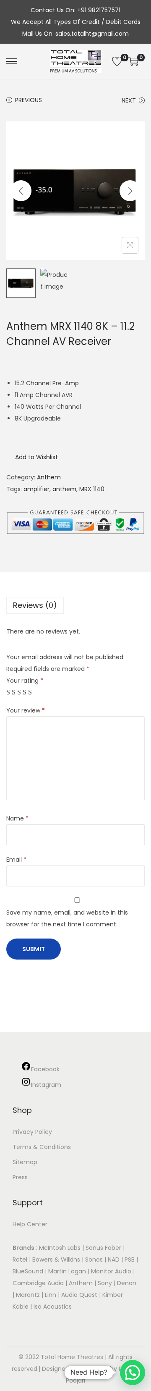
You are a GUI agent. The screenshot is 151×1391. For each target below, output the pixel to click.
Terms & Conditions (42, 1147)
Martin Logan (67, 1271)
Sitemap (25, 1162)
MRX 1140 (91, 489)
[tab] (75, 605)
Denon (126, 1283)
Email (16, 859)
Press (20, 1177)
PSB (130, 1259)
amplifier (36, 489)
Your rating (24, 680)
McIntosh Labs (60, 1248)
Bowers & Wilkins (56, 1259)
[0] (117, 61)
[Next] (130, 190)
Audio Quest (79, 1295)
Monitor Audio (112, 1271)
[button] (32, 457)
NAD (114, 1259)
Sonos (94, 1259)
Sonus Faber (103, 1248)
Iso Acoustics (53, 1306)
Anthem (49, 477)
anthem (64, 489)
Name (17, 818)
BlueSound (28, 1271)
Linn (50, 1295)
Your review (25, 710)
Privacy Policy (32, 1132)
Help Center (30, 1224)
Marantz (28, 1295)
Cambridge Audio (38, 1283)
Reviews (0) (35, 605)
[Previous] (20, 190)
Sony (105, 1283)
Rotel (20, 1259)
